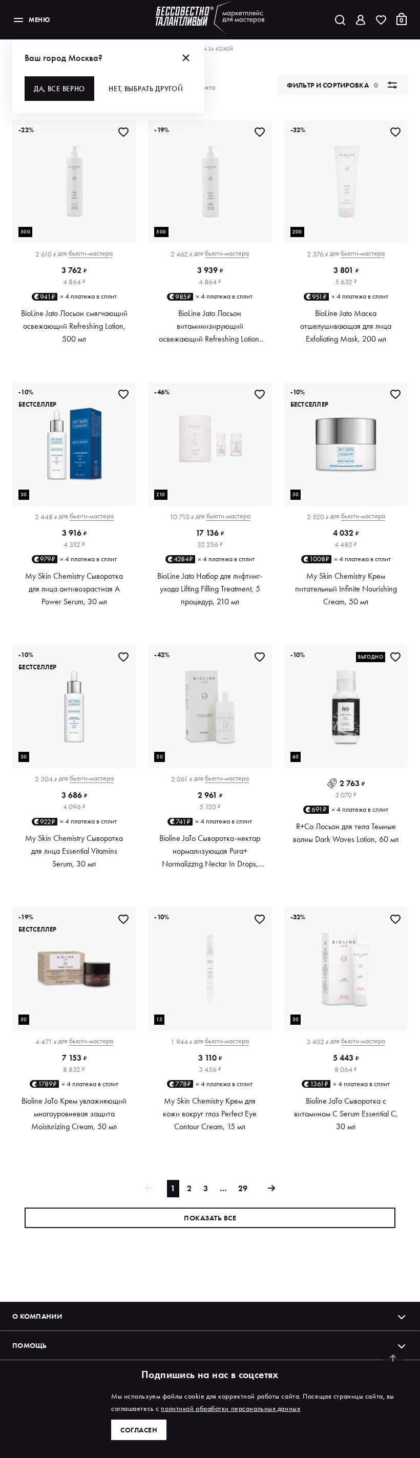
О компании (37, 1316)
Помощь (29, 1345)
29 (242, 1188)
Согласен (138, 1429)
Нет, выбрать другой (146, 88)
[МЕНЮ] (18, 20)
